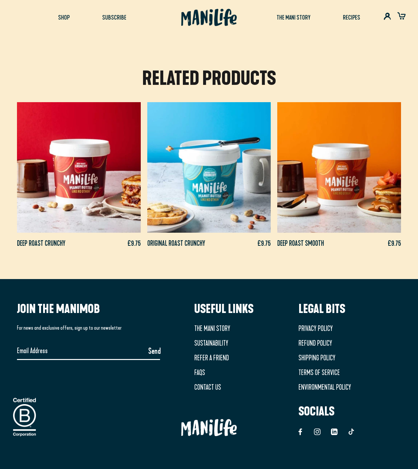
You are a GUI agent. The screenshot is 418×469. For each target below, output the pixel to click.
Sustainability (211, 343)
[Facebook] (300, 431)
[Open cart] (401, 18)
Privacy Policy (315, 328)
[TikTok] (351, 431)
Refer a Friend (211, 358)
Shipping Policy (316, 358)
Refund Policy (315, 343)
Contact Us (207, 387)
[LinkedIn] (334, 431)
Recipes (351, 17)
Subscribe (114, 17)
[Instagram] (317, 431)
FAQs (199, 372)
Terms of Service (319, 372)
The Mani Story (293, 17)
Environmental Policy (324, 387)
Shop (64, 17)
